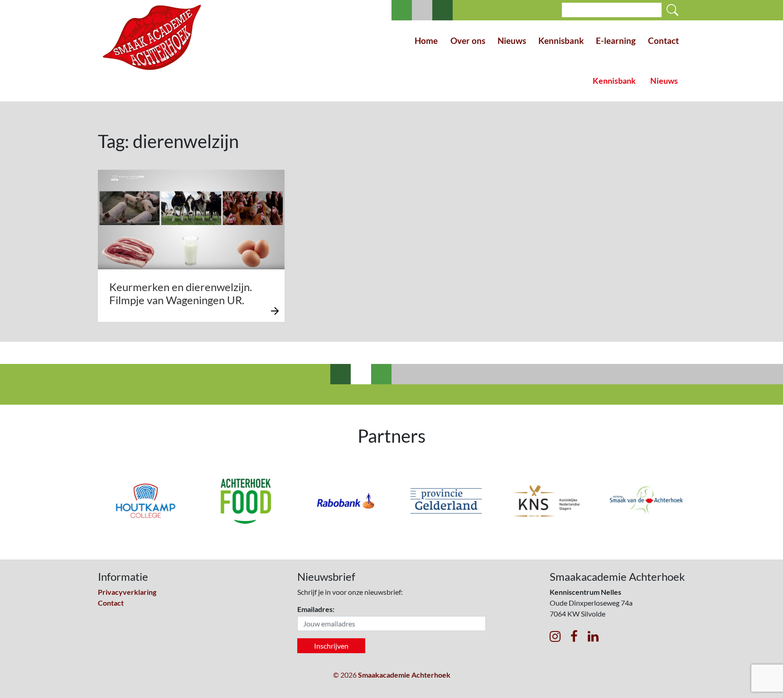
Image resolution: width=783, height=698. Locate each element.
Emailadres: (315, 609)
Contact (663, 40)
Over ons (467, 40)
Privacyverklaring (127, 592)
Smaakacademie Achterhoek (404, 674)
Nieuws (512, 40)
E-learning (616, 40)
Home (426, 40)
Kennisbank (561, 40)
